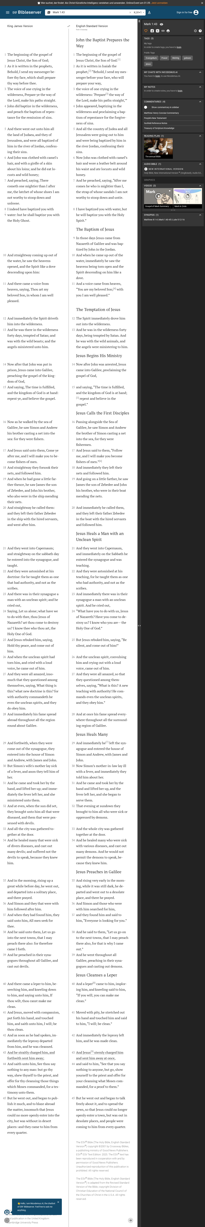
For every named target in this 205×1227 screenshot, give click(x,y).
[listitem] (173, 113)
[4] (114, 288)
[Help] (200, 30)
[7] (107, 742)
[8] (94, 982)
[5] (77, 397)
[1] (119, 59)
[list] (173, 121)
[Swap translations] (68, 26)
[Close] (58, 1202)
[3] (107, 93)
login (179, 47)
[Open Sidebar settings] (195, 30)
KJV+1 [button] (138, 12)
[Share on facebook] (152, 30)
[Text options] (149, 12)
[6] (100, 461)
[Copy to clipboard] (163, 30)
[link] (173, 219)
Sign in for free (184, 12)
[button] (202, 3)
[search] (91, 12)
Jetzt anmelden (159, 3)
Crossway (83, 30)
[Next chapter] (130, 1220)
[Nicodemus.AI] (7, 1212)
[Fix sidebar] (139, 21)
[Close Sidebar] (139, 625)
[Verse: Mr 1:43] (161, 24)
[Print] (168, 30)
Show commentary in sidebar (165, 107)
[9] (92, 1051)
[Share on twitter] (157, 30)
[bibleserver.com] (27, 12)
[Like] (145, 30)
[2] (89, 70)
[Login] (196, 12)
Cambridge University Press (22, 1222)
